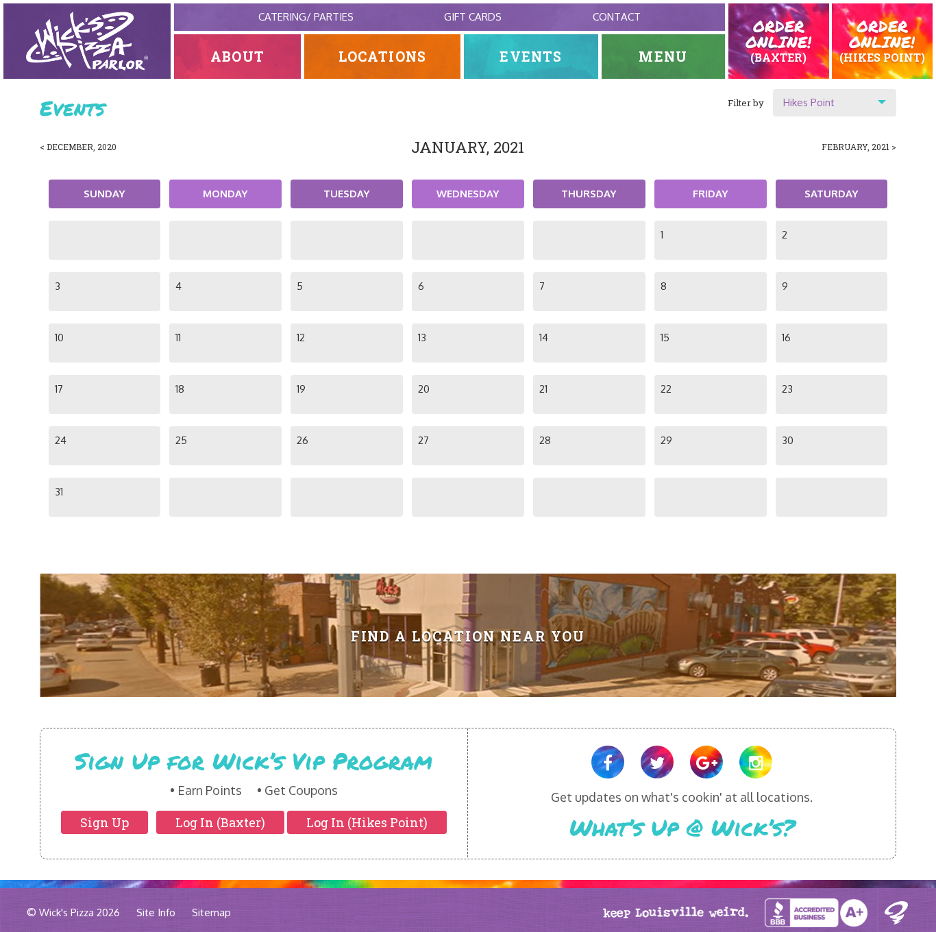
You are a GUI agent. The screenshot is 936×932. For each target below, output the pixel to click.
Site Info (155, 912)
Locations (382, 56)
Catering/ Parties (306, 16)
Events (531, 56)
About (237, 56)
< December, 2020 (78, 146)
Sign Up (104, 822)
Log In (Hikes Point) (367, 822)
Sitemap (211, 912)
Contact (617, 16)
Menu (663, 56)
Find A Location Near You (468, 636)
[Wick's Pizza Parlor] (87, 41)
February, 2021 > (859, 146)
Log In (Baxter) (220, 822)
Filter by (746, 103)
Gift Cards (473, 16)
